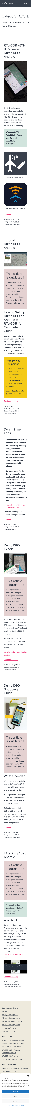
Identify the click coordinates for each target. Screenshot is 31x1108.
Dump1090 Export (12, 547)
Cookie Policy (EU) (8, 1031)
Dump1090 (17, 224)
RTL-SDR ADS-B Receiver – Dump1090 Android (15, 50)
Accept (15, 1091)
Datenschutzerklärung (10, 1008)
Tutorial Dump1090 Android (12, 244)
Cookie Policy (10, 1105)
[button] (28, 1075)
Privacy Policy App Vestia (11, 1025)
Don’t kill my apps (13, 431)
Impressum (21, 1105)
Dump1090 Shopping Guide (12, 689)
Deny (15, 1096)
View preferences (15, 1101)
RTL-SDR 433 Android (10, 1056)
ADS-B (16, 222)
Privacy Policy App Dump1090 (12, 1018)
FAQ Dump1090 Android (15, 855)
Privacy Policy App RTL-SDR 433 (13, 1021)
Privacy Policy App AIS (10, 1015)
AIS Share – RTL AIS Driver (11, 1047)
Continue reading (11, 214)
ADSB (11, 986)
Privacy (16, 1105)
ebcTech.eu (7, 3)
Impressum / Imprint (9, 1028)
